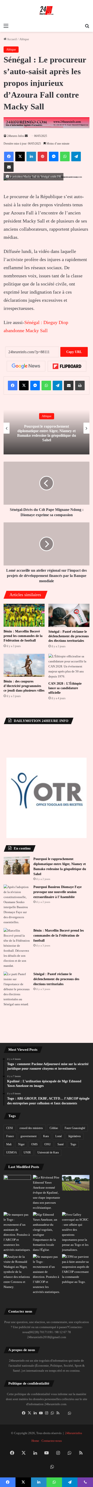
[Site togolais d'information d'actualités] (46, 10)
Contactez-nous (51, 1440)
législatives (74, 1136)
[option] (46, 428)
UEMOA (11, 1152)
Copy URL (74, 352)
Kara (46, 1136)
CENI (9, 1128)
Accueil (11, 39)
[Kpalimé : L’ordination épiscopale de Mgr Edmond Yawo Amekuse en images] (17, 1183)
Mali (8, 1144)
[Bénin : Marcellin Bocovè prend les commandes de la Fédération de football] (24, 615)
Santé (60, 1144)
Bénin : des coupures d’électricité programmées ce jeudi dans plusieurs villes (24, 686)
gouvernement (28, 1136)
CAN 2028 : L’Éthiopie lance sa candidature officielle (65, 688)
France (10, 1136)
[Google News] (26, 366)
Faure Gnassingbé (75, 1128)
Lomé (58, 1136)
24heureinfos (73, 1433)
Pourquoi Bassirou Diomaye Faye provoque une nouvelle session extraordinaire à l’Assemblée (57, 892)
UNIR (27, 1152)
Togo (73, 1144)
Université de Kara (48, 1152)
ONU (47, 1144)
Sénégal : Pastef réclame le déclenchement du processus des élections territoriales (68, 636)
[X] (29, 1413)
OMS (34, 1144)
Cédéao (54, 1128)
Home (35, 1440)
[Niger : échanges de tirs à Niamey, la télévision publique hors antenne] (17, 1271)
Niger (21, 1144)
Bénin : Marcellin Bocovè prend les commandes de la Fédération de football (23, 636)
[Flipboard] (67, 366)
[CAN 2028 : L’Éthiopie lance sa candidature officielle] (68, 666)
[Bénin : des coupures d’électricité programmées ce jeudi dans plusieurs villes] (24, 665)
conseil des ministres (31, 1128)
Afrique (24, 39)
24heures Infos (15, 136)
